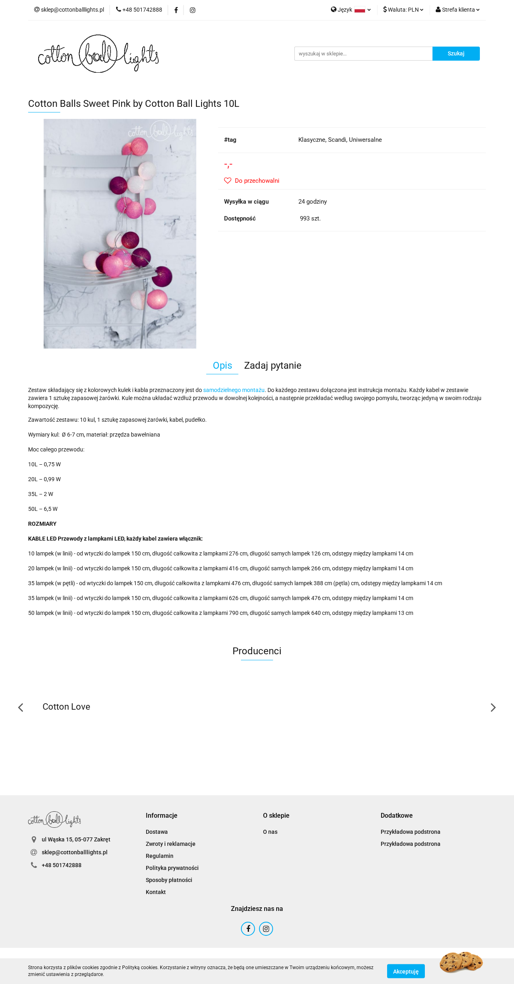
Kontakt (156, 892)
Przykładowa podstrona (411, 832)
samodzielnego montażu (234, 390)
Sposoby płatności (169, 880)
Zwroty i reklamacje (171, 844)
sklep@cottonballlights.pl (75, 852)
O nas (270, 832)
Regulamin (159, 856)
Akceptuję (406, 971)
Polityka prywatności (172, 868)
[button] (161, 816)
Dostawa (157, 832)
